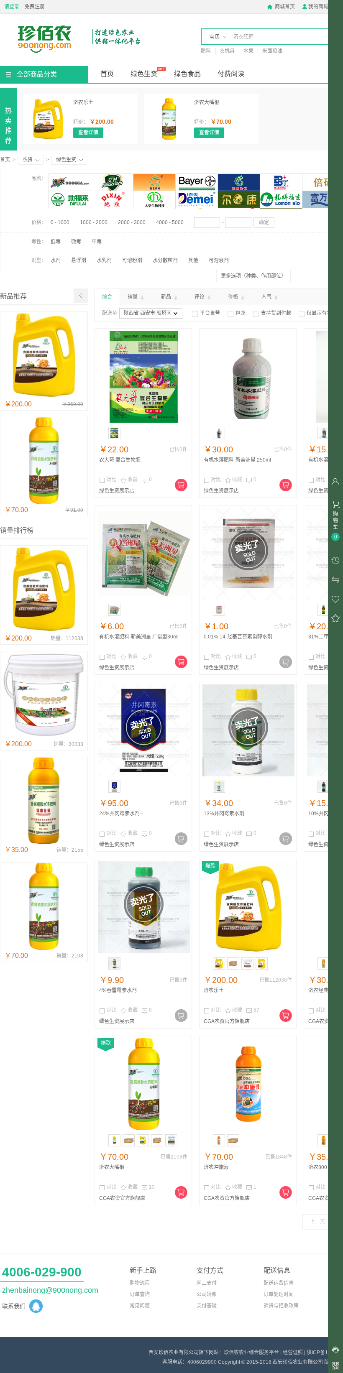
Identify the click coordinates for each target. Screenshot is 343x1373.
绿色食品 (187, 73)
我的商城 (315, 7)
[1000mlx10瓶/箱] (233, 1140)
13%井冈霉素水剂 (224, 814)
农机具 (227, 51)
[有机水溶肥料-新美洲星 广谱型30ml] (144, 554)
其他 (193, 260)
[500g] (219, 787)
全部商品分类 (37, 74)
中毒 (97, 242)
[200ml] (323, 610)
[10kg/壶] (171, 1140)
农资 (28, 160)
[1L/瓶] (114, 1140)
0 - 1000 (60, 222)
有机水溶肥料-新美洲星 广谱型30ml (139, 637)
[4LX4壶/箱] (157, 1140)
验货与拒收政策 (281, 1306)
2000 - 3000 (132, 222)
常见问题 (140, 1306)
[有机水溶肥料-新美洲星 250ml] (248, 377)
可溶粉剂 (132, 260)
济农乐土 (83, 102)
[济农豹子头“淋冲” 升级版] (43, 737)
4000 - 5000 (170, 222)
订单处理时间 (279, 1294)
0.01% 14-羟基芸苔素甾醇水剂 (238, 637)
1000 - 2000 (94, 222)
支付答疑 (207, 1306)
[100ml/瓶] (323, 1140)
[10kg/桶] (247, 963)
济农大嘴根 (206, 102)
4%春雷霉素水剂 (118, 990)
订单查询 (140, 1294)
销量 (133, 297)
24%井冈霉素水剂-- (121, 814)
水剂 (56, 260)
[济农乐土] (48, 119)
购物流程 (140, 1283)
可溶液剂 (219, 260)
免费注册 (35, 7)
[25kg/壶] (262, 963)
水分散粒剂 (165, 260)
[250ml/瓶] (323, 963)
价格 (233, 297)
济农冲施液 (216, 1167)
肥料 (206, 51)
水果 (248, 51)
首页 (107, 73)
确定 (264, 222)
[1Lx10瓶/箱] (129, 1140)
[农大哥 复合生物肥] (144, 377)
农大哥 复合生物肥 (120, 460)
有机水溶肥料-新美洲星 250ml (237, 460)
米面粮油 (272, 51)
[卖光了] (285, 662)
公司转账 (207, 1294)
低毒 (56, 242)
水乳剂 (104, 260)
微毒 (76, 242)
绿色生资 (144, 73)
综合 (107, 297)
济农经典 (318, 990)
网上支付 (207, 1283)
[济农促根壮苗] (43, 842)
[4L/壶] (219, 963)
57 (252, 1010)
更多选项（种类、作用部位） (253, 276)
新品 (166, 297)
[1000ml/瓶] (219, 1140)
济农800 (317, 1167)
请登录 (11, 7)
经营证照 (293, 1352)
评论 (200, 297)
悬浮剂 (78, 260)
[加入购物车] (181, 485)
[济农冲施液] (248, 1084)
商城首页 (281, 7)
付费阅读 (231, 73)
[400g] (323, 787)
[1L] (114, 787)
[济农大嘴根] (169, 119)
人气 (267, 297)
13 (148, 1187)
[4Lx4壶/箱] (233, 963)
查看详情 (88, 132)
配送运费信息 (279, 1283)
